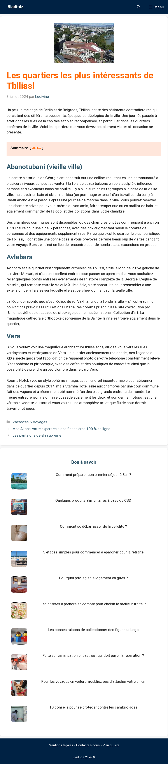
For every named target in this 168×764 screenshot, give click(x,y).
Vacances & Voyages (29, 422)
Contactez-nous (88, 745)
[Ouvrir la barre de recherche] (138, 7)
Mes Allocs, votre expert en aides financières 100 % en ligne (61, 429)
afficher (36, 148)
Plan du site (111, 745)
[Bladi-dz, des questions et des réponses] (15, 7)
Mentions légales (61, 745)
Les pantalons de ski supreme (36, 435)
